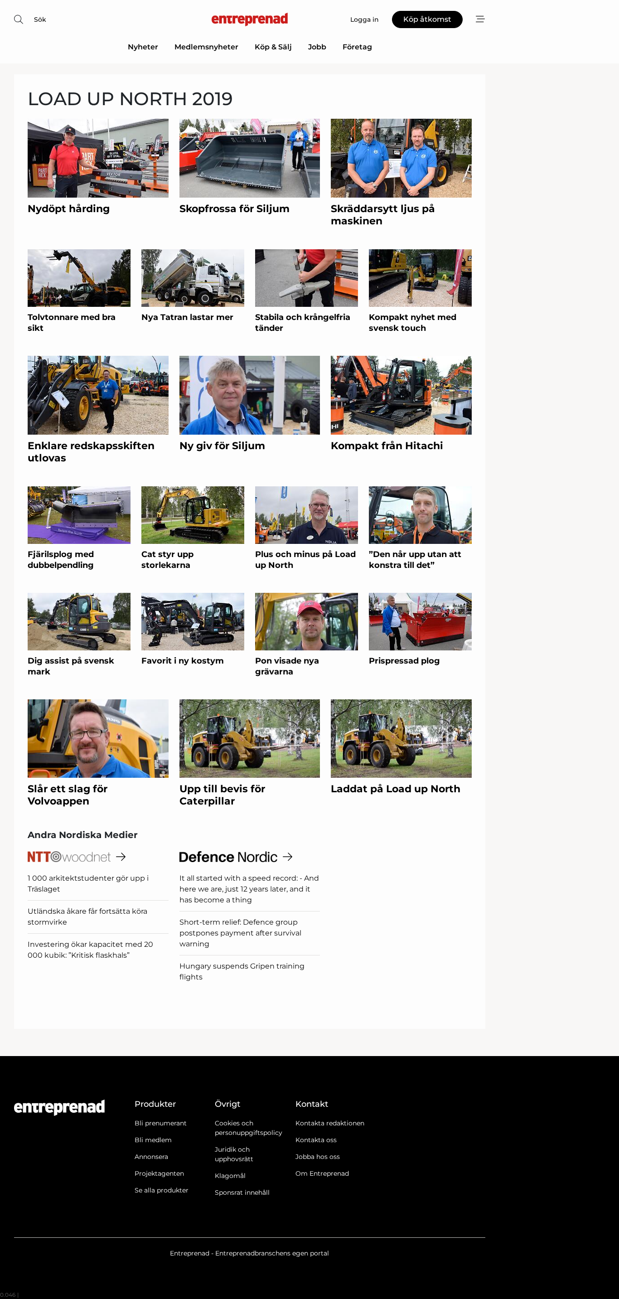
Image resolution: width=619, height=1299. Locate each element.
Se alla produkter (162, 1190)
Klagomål (230, 1176)
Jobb (317, 47)
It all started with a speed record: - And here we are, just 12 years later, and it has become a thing (249, 889)
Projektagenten (159, 1173)
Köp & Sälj (273, 47)
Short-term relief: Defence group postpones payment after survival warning (240, 933)
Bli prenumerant (161, 1123)
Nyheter (143, 47)
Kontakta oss (316, 1140)
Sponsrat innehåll (242, 1192)
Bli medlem (153, 1140)
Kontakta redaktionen (329, 1123)
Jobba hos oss (317, 1157)
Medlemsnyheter (206, 47)
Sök (40, 19)
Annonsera (151, 1157)
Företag (357, 47)
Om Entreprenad (322, 1173)
